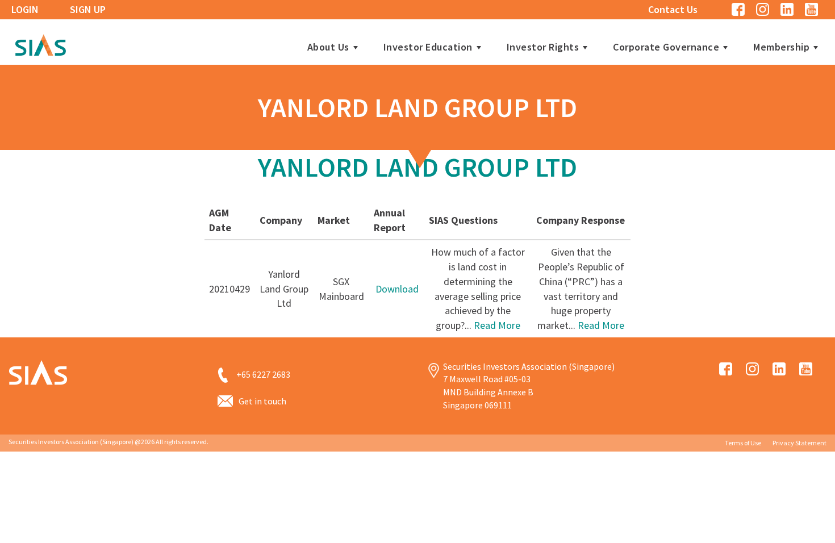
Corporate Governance (666, 47)
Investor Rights (543, 47)
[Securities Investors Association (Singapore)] (40, 43)
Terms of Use (743, 442)
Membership (781, 47)
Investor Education (428, 47)
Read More (497, 325)
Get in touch (262, 401)
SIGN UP (88, 9)
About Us (328, 47)
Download (397, 288)
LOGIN (25, 9)
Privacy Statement (799, 442)
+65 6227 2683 (263, 374)
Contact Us (673, 9)
